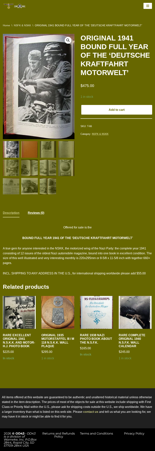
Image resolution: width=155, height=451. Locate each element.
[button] (68, 40)
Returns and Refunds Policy (58, 435)
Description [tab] (11, 212)
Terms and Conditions (96, 433)
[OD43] (15, 6)
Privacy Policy (134, 433)
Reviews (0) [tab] (36, 212)
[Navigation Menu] (147, 6)
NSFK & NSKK (22, 25)
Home (6, 25)
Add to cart (117, 109)
